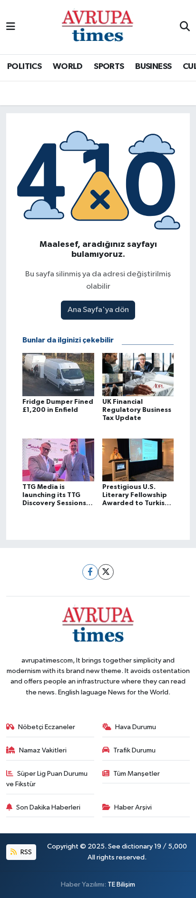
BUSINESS (153, 66)
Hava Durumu (135, 727)
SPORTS (109, 66)
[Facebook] (90, 572)
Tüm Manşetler (136, 773)
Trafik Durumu (134, 750)
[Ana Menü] (10, 27)
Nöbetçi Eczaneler (46, 727)
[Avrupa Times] (97, 27)
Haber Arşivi (133, 807)
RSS (25, 852)
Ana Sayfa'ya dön (98, 310)
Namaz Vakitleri (43, 750)
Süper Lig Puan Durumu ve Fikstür (47, 779)
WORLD (68, 66)
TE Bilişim (121, 884)
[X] (106, 572)
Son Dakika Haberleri (48, 807)
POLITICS (24, 66)
